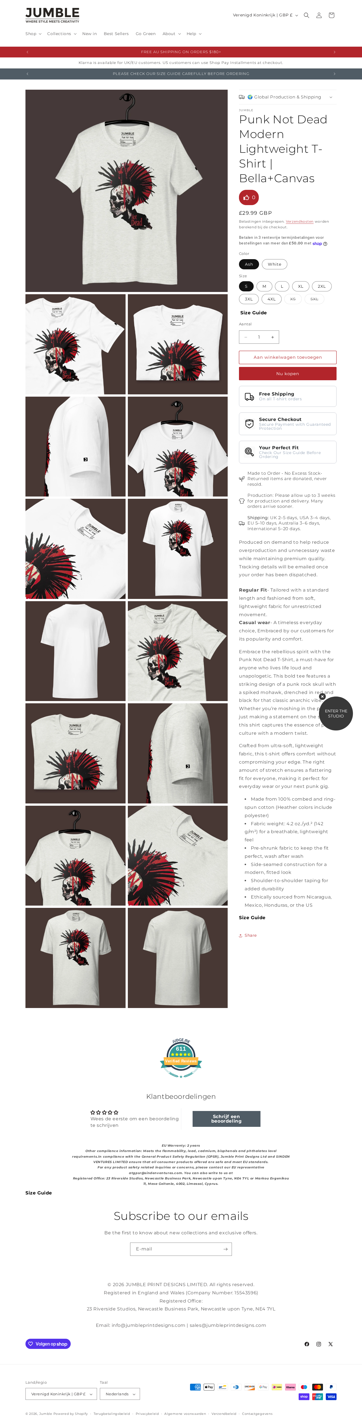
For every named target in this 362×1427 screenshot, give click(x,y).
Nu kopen (287, 373)
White (274, 264)
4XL (272, 299)
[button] (33, 34)
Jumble (45, 1414)
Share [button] (251, 935)
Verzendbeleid (224, 1414)
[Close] (322, 696)
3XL (249, 299)
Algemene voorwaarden (185, 1414)
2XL (322, 286)
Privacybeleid (147, 1414)
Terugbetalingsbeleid (112, 1414)
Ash (249, 264)
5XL (317, 300)
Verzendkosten (300, 222)
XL (300, 286)
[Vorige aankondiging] (27, 52)
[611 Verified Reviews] (181, 1080)
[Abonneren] (225, 1249)
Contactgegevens (257, 1414)
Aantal (245, 324)
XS (296, 300)
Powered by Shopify (70, 1414)
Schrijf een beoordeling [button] (226, 1118)
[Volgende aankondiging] (334, 52)
